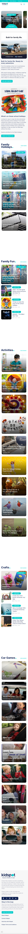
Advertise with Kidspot (7, 921)
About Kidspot (5, 915)
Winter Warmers (13, 1)
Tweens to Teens (5, 1)
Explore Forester (7, 81)
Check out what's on (7, 135)
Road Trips (20, 1)
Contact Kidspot (6, 918)
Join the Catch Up (7, 912)
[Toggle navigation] (24, 4)
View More (24, 146)
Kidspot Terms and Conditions (9, 924)
